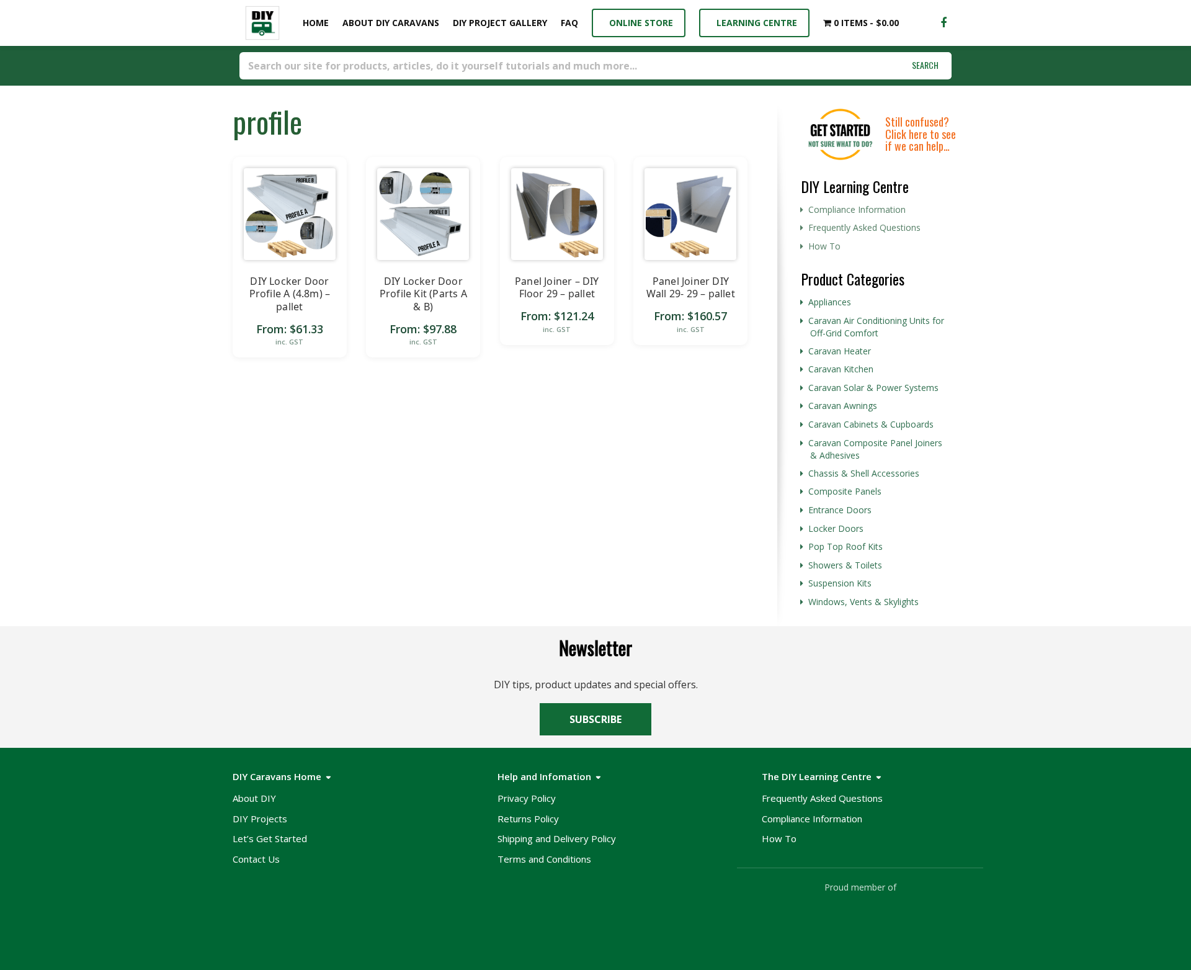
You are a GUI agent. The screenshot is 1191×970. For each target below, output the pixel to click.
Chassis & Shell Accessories (863, 473)
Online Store (638, 23)
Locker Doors (835, 528)
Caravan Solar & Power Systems (873, 387)
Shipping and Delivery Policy (556, 838)
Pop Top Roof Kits (845, 546)
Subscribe (595, 719)
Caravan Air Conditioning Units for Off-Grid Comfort (876, 327)
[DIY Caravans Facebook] (943, 23)
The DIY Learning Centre (817, 776)
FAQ (569, 23)
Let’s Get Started (270, 838)
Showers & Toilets (845, 565)
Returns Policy (528, 818)
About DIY (254, 798)
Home (313, 23)
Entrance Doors (840, 510)
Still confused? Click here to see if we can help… (920, 134)
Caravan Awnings (842, 405)
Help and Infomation (544, 776)
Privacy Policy (526, 798)
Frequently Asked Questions (864, 227)
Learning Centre (754, 23)
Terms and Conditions (544, 859)
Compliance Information (857, 209)
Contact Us (256, 859)
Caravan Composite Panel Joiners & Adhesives (875, 449)
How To (824, 246)
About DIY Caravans (390, 23)
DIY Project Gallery (500, 23)
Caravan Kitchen (840, 369)
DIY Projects (260, 818)
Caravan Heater (839, 351)
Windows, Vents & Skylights (863, 602)
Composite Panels (844, 491)
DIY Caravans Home (277, 776)
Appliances (829, 302)
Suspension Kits (840, 583)
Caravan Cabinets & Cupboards (871, 424)
